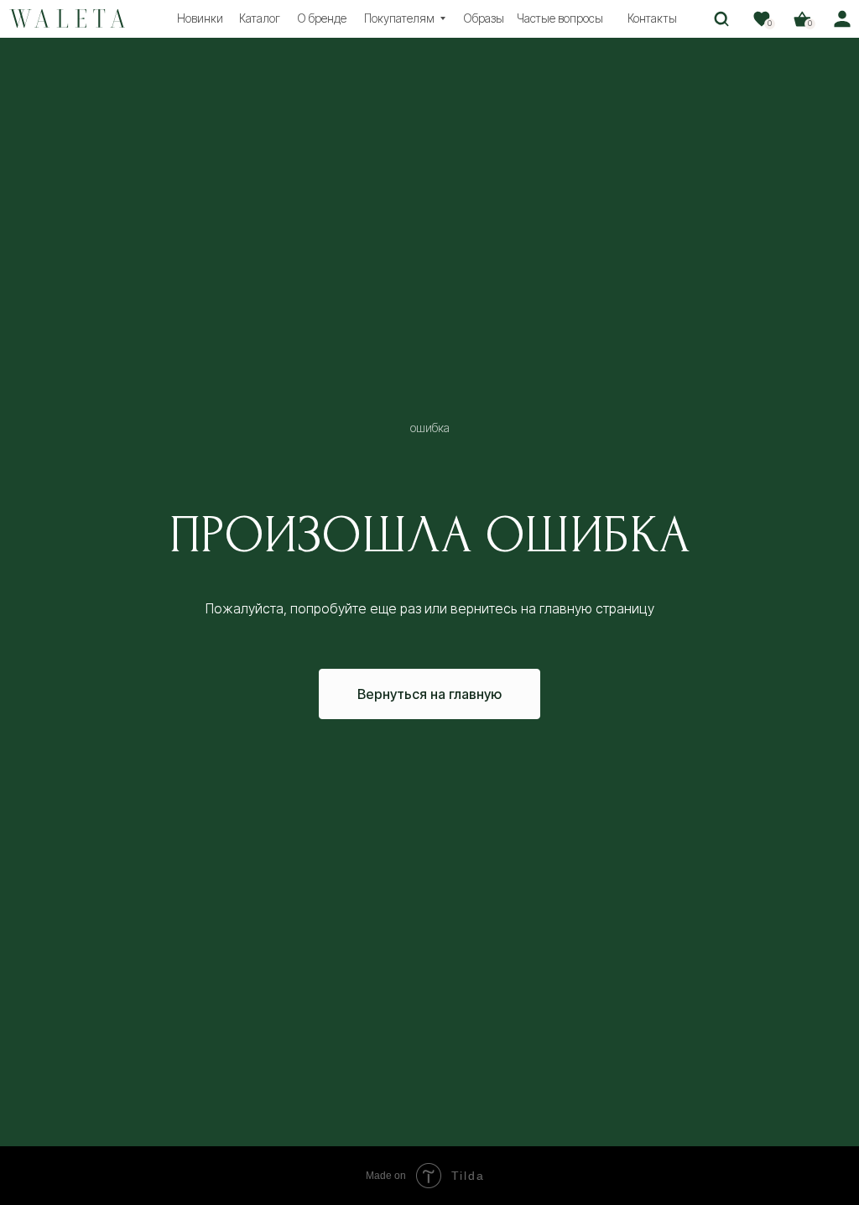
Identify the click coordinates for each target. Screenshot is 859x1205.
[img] (67, 18)
